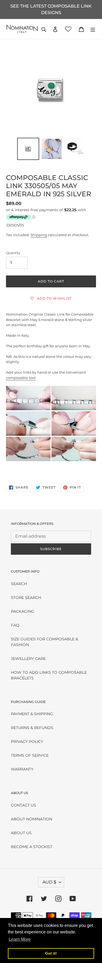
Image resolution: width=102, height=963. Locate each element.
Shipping (38, 235)
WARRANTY (22, 769)
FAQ (15, 625)
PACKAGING (22, 611)
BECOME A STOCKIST (31, 846)
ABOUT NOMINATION (31, 819)
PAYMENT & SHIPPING (32, 713)
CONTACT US (23, 805)
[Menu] (92, 29)
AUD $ (49, 882)
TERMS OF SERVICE (30, 755)
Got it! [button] (51, 953)
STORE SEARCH (26, 597)
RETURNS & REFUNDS (32, 727)
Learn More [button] (20, 939)
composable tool (21, 377)
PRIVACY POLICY (27, 741)
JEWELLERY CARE (28, 658)
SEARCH (19, 583)
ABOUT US (21, 832)
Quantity (13, 253)
